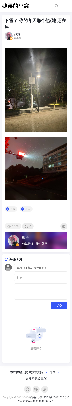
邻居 (53, 372)
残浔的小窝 (36, 397)
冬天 (27, 208)
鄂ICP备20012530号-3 (56, 397)
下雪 (12, 208)
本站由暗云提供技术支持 (26, 372)
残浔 (25, 237)
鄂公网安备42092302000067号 (36, 400)
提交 (59, 305)
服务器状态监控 (36, 378)
